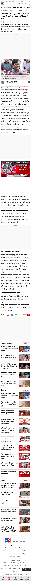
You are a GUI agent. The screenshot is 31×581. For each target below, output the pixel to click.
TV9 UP (19, 568)
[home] (1, 7)
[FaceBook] (14, 541)
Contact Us (6, 551)
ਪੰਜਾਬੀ (25, 1)
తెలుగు (13, 1)
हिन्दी (2, 1)
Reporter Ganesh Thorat (11, 81)
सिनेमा (28, 7)
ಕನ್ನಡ (10, 1)
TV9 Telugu (16, 563)
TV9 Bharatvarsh (7, 563)
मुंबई (18, 7)
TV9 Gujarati (15, 565)
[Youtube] (24, 541)
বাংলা (17, 1)
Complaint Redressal (10, 553)
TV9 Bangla (7, 565)
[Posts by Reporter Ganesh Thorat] (2, 82)
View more (25, 343)
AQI (22, 4)
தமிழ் (29, 1)
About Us (12, 551)
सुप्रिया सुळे (25, 90)
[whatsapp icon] (16, 314)
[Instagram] (21, 541)
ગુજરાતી (21, 1)
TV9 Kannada (24, 563)
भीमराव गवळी (12, 82)
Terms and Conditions (15, 556)
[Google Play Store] (10, 547)
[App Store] (20, 548)
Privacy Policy (21, 553)
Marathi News (4, 10)
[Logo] (2, 3)
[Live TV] (24, 4)
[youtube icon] (8, 314)
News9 (5, 1)
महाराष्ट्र (14, 7)
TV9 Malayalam (12, 568)
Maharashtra (13, 10)
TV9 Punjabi (23, 565)
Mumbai (20, 10)
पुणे (21, 7)
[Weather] (19, 4)
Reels (3, 480)
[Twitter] (17, 541)
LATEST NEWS (7, 7)
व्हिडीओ (4, 390)
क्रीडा (24, 7)
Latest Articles (7, 343)
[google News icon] (12, 314)
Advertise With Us (22, 551)
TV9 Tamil (4, 568)
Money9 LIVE (15, 571)
